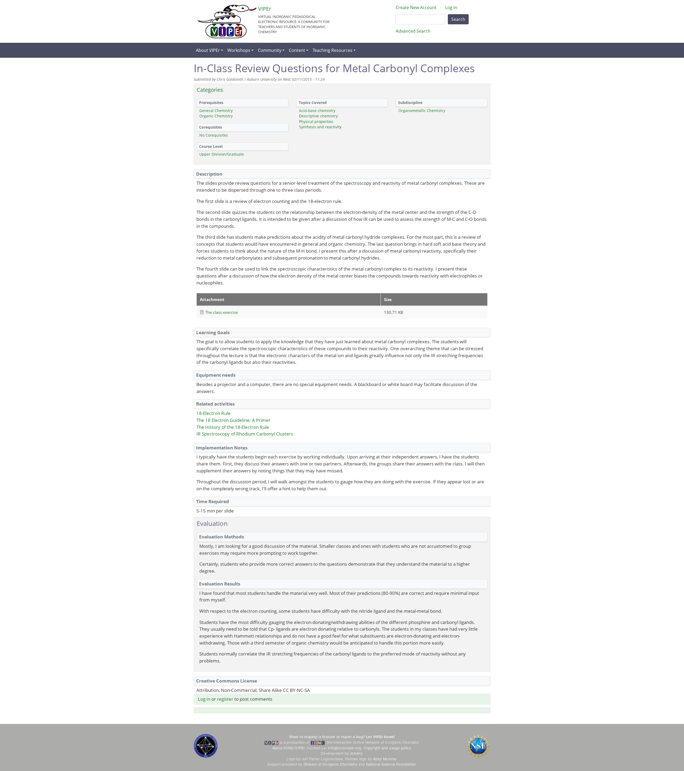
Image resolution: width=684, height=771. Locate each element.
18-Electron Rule (213, 413)
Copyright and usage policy (387, 747)
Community (269, 50)
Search (458, 19)
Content (297, 50)
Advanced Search (413, 31)
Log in (451, 7)
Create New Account (416, 7)
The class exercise (221, 312)
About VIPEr (208, 50)
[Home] (227, 21)
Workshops (238, 50)
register (225, 699)
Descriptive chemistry (318, 115)
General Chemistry (216, 110)
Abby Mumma (384, 758)
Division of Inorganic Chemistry (330, 764)
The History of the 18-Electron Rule (232, 427)
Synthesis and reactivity (320, 126)
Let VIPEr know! (380, 736)
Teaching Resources (332, 50)
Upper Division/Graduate (221, 154)
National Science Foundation (391, 764)
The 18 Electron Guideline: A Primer (233, 420)
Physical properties (316, 121)
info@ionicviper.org (344, 747)
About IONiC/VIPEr (288, 747)
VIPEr (264, 8)
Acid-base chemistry (317, 110)
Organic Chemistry (216, 115)
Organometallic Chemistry (421, 110)
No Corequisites (213, 135)
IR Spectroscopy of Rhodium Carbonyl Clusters (244, 434)
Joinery (356, 753)
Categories (210, 89)
